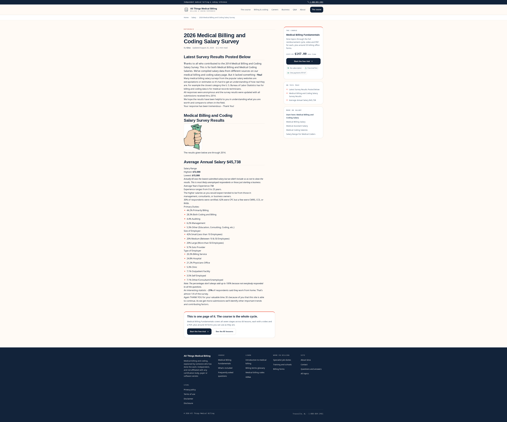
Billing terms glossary (255, 368)
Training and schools (282, 364)
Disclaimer (188, 398)
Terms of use (189, 394)
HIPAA (248, 377)
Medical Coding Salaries (297, 130)
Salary (193, 17)
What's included (225, 368)
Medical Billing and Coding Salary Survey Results (303, 94)
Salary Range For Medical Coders (300, 134)
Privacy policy (190, 389)
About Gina (306, 360)
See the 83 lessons (224, 331)
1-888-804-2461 (316, 2)
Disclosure (188, 403)
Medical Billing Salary (295, 122)
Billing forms (279, 369)
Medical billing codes (255, 372)
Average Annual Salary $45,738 (302, 100)
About (302, 9)
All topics (305, 373)
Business (286, 9)
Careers (274, 9)
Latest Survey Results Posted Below (304, 89)
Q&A (295, 9)
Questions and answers (311, 369)
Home (186, 17)
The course (246, 9)
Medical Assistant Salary (297, 126)
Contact (304, 364)
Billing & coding (261, 9)
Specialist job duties (282, 360)
